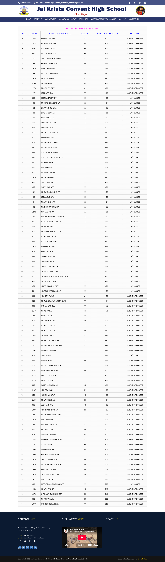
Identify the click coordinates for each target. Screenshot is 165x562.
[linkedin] (145, 3)
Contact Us (134, 19)
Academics (64, 19)
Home (28, 19)
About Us (38, 19)
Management (50, 19)
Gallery (122, 19)
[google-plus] (139, 3)
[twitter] (134, 3)
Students (83, 19)
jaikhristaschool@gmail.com (33, 538)
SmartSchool (142, 559)
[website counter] (27, 548)
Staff (74, 19)
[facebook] (129, 3)
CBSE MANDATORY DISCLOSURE (103, 19)
